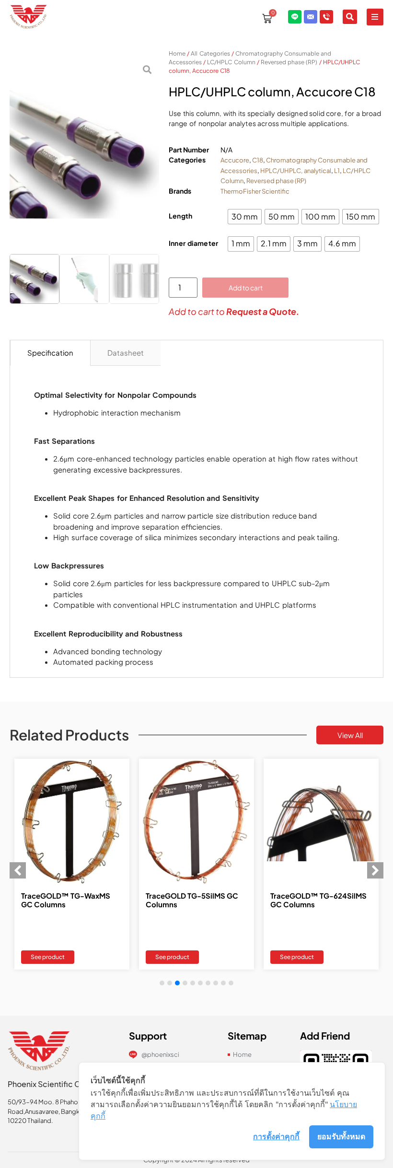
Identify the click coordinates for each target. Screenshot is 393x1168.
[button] (375, 17)
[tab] (50, 353)
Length (180, 216)
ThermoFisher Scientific (254, 191)
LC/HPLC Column (231, 62)
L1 (337, 170)
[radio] (244, 216)
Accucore (234, 160)
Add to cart (246, 287)
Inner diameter (193, 243)
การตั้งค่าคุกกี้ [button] (276, 1136)
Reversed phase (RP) (289, 62)
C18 (257, 160)
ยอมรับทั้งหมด (341, 1136)
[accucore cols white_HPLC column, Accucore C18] (84, 153)
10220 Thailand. (30, 1120)
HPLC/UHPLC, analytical (295, 170)
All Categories (210, 53)
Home (177, 53)
